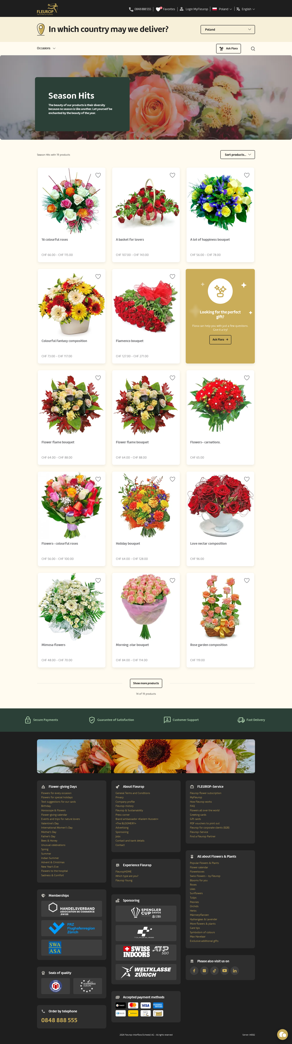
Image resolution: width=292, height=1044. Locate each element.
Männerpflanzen (199, 914)
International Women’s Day (56, 827)
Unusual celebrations (53, 845)
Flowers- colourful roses (60, 544)
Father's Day (48, 836)
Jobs (118, 836)
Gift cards (195, 819)
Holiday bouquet (128, 544)
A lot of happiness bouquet (210, 240)
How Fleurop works (201, 801)
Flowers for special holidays (57, 797)
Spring (44, 849)
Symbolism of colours (202, 932)
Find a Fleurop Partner (202, 836)
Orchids (194, 906)
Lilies (192, 889)
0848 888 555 (59, 1020)
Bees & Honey (49, 840)
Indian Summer (50, 858)
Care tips (195, 927)
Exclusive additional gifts (204, 941)
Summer (46, 853)
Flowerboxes (197, 871)
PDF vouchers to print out (205, 823)
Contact (120, 845)
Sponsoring (122, 832)
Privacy (120, 797)
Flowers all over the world (205, 810)
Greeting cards (198, 814)
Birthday (46, 806)
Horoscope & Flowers (53, 810)
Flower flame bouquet (58, 442)
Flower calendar (199, 867)
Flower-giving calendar (54, 814)
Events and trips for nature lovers (60, 819)
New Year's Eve (49, 866)
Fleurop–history (124, 806)
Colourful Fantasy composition (64, 341)
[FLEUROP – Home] (47, 9)
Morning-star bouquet (132, 645)
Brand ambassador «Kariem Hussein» (137, 819)
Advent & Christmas (53, 862)
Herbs (193, 910)
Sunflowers (196, 893)
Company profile (125, 801)
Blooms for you (199, 880)
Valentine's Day (50, 823)
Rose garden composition (208, 645)
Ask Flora (232, 48)
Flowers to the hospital (54, 870)
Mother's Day (48, 832)
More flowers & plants (203, 923)
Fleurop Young (124, 880)
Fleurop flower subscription (205, 793)
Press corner (123, 814)
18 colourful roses (55, 240)
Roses (193, 884)
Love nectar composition (208, 544)
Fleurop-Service (199, 832)
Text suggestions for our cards (58, 801)
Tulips (193, 897)
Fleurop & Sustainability (129, 810)
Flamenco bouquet (129, 341)
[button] (46, 48)
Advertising (122, 827)
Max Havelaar (197, 936)
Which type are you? (127, 876)
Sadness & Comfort (52, 875)
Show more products (146, 683)
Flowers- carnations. (205, 442)
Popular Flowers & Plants (204, 863)
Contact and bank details (130, 840)
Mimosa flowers (53, 645)
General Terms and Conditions (133, 793)
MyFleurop (196, 797)
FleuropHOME (124, 871)
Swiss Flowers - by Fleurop (205, 876)
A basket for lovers (130, 240)
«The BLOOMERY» (126, 823)
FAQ (192, 806)
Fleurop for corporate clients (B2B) (209, 827)
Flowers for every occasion (56, 793)
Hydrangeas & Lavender (203, 919)
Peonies (194, 902)
